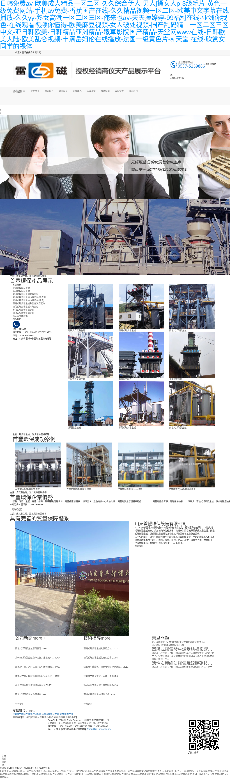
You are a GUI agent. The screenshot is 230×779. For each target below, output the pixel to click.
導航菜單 (19, 91)
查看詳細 (139, 546)
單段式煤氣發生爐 (21, 288)
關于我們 (26, 717)
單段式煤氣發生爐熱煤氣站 (25, 294)
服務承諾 (91, 91)
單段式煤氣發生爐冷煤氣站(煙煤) (28, 300)
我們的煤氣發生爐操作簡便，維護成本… (35, 657)
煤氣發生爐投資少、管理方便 (98, 676)
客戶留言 (119, 91)
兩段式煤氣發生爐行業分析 (97, 694)
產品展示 (63, 91)
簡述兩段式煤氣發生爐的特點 (98, 685)
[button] (63, 100)
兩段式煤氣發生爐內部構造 (28, 694)
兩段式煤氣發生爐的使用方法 (98, 648)
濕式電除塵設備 (20, 316)
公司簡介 (49, 91)
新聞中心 (77, 91)
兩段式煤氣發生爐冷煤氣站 (25, 307)
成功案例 (105, 91)
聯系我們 (133, 91)
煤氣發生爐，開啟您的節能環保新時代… (35, 676)
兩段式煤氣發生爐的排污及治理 (30, 685)
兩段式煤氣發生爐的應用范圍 (98, 657)
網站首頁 (35, 91)
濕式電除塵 (102, 723)
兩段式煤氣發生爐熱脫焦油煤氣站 (29, 303)
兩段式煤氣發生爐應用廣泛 (28, 648)
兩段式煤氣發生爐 (21, 291)
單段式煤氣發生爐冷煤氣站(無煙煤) (29, 297)
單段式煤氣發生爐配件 (23, 310)
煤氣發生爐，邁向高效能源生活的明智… (35, 667)
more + (39, 638)
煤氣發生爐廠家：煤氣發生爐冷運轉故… (103, 667)
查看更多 (19, 704)
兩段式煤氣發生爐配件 (23, 313)
